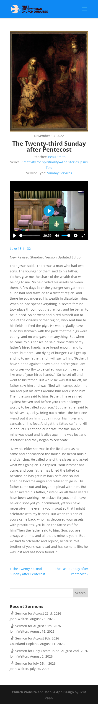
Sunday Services (59, 173)
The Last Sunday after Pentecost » (71, 571)
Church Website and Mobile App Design (43, 692)
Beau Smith (57, 157)
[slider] (29, 235)
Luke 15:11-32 (20, 248)
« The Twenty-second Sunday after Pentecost (27, 571)
